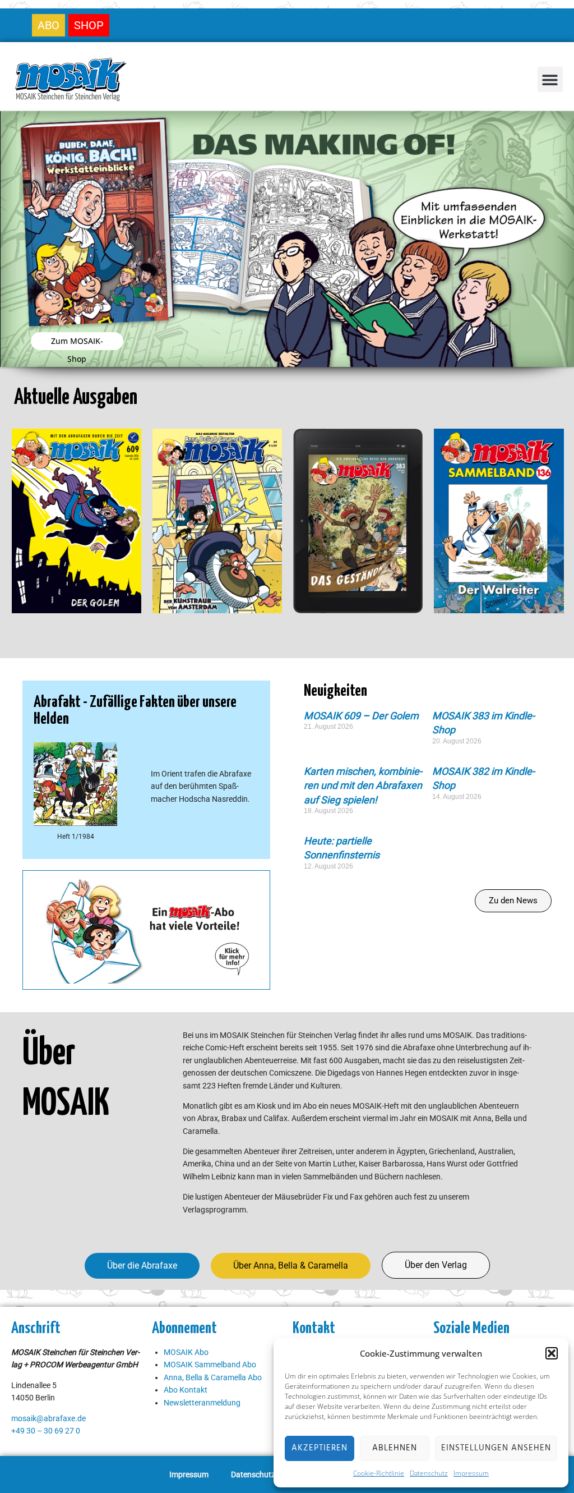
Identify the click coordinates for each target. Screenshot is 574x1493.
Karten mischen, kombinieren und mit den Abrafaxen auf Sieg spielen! (363, 785)
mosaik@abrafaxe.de (48, 1418)
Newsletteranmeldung (202, 1402)
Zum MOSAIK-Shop (77, 343)
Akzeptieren (319, 1448)
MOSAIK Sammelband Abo (210, 1364)
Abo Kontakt (185, 1389)
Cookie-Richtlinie (378, 1473)
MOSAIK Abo (186, 1352)
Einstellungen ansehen (496, 1448)
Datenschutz (429, 1473)
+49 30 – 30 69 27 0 (45, 1430)
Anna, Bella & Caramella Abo (213, 1377)
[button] (551, 1353)
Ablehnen (394, 1448)
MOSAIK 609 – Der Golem (361, 716)
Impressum (471, 1473)
